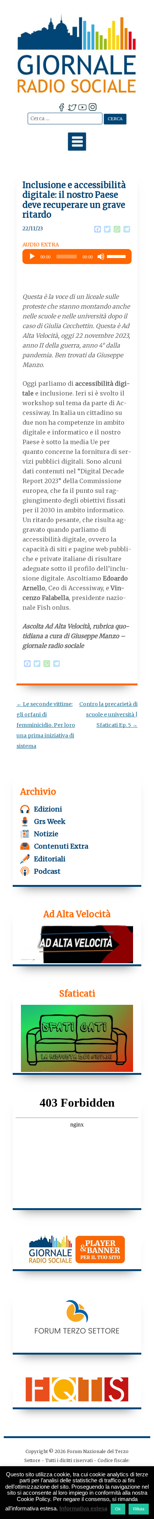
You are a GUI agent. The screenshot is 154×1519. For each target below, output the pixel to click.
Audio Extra (40, 244)
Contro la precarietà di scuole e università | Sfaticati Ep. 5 (108, 714)
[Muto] (101, 256)
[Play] (32, 256)
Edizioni (48, 809)
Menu (77, 141)
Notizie (46, 834)
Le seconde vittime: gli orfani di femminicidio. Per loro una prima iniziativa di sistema (45, 725)
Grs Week (49, 821)
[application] (77, 256)
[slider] (117, 256)
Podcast (47, 871)
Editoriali (49, 859)
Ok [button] (118, 1509)
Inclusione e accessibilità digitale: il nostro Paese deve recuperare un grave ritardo (74, 200)
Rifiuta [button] (138, 1509)
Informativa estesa (83, 1508)
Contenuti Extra (61, 846)
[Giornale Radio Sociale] (77, 53)
